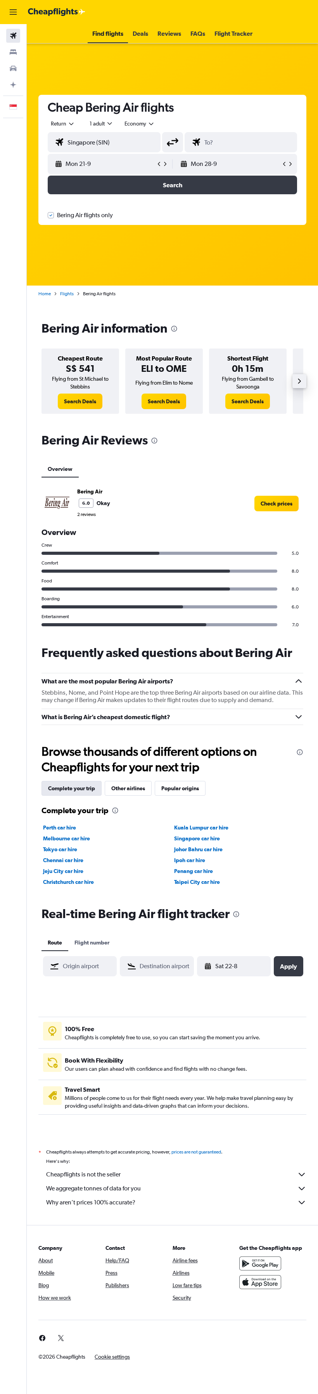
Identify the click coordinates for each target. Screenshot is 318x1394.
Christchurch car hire (68, 882)
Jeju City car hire (63, 871)
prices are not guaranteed (196, 1152)
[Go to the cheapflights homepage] (56, 12)
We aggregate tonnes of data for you (93, 1188)
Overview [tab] (60, 469)
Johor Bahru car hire (198, 849)
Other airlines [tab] (128, 788)
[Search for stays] (13, 52)
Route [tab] (55, 942)
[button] (13, 12)
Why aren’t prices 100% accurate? (90, 1202)
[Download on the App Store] (260, 1282)
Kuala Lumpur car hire (201, 827)
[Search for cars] (13, 68)
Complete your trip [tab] (71, 788)
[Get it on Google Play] (260, 1263)
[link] (80, 401)
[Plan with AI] (13, 84)
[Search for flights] (13, 36)
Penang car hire (193, 871)
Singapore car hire (197, 838)
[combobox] (139, 123)
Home (44, 293)
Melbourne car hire (66, 838)
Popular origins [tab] (180, 788)
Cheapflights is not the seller (83, 1174)
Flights (67, 293)
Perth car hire (59, 827)
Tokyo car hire (60, 849)
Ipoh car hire (189, 860)
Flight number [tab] (91, 942)
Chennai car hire (63, 860)
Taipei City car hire (197, 882)
